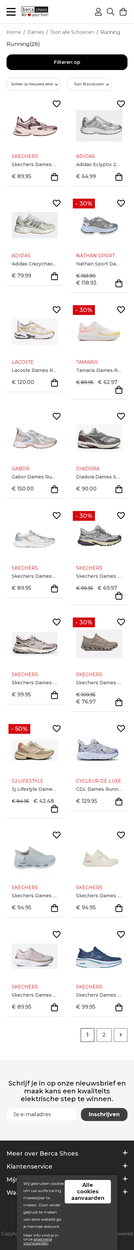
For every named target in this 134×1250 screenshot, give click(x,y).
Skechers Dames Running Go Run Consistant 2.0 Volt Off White (35, 576)
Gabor (21, 468)
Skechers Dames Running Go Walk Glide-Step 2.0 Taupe (99, 683)
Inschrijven (104, 1114)
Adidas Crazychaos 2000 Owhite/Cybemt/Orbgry (35, 264)
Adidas (85, 156)
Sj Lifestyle (28, 781)
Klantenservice (29, 1166)
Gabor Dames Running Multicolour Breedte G (35, 477)
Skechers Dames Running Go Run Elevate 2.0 (35, 995)
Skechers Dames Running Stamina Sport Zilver (99, 576)
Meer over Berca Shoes (42, 1153)
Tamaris (87, 362)
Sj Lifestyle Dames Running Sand (35, 789)
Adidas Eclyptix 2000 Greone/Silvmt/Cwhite (99, 164)
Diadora (88, 468)
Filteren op (67, 62)
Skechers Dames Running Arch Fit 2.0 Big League (99, 896)
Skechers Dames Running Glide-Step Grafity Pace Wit (35, 896)
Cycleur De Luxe (98, 781)
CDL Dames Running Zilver (99, 789)
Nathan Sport (95, 255)
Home (14, 32)
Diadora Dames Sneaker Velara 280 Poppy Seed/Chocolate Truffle (99, 477)
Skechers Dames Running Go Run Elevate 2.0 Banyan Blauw (99, 995)
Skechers (25, 156)
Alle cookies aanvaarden (87, 1191)
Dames (35, 32)
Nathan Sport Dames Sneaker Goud (99, 264)
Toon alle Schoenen (72, 32)
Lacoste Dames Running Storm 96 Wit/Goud (35, 370)
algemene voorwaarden (37, 1241)
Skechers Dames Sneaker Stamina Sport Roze (35, 683)
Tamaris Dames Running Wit (99, 370)
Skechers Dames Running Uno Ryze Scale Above (35, 164)
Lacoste (23, 362)
